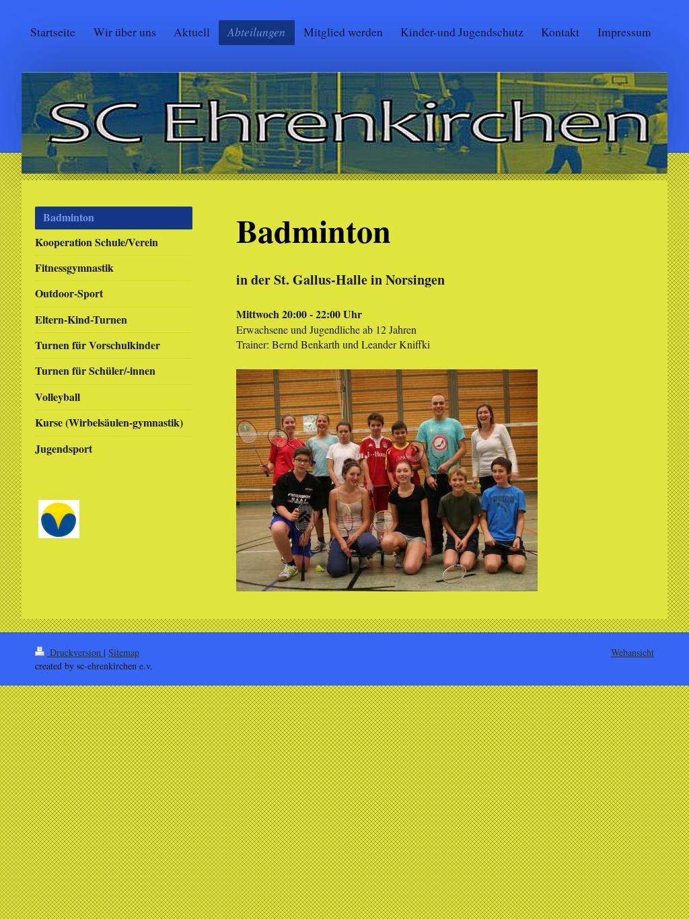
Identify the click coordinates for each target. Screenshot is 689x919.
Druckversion (75, 652)
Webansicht (632, 652)
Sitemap (123, 652)
